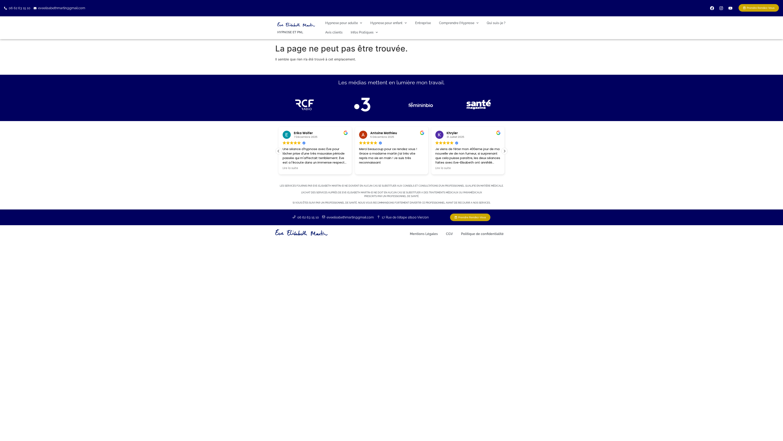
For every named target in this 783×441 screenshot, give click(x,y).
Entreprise (423, 23)
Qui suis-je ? (496, 23)
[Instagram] (721, 8)
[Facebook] (712, 8)
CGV (449, 234)
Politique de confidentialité (482, 234)
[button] (504, 151)
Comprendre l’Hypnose (456, 23)
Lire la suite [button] (282, 168)
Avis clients (334, 32)
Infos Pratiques (362, 32)
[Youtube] (730, 8)
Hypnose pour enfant (386, 23)
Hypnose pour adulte (341, 23)
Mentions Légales (424, 234)
